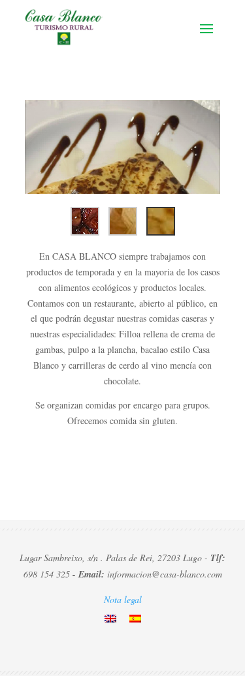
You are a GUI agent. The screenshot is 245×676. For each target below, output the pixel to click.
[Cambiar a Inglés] (110, 617)
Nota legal (123, 599)
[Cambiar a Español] (135, 617)
